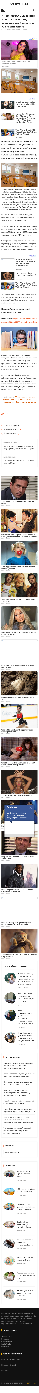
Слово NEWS (6, 1341)
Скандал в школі (11, 433)
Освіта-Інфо (19, 3)
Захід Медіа (6, 1344)
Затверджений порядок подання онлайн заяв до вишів (26, 1275)
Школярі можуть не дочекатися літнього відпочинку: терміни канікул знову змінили (19, 1110)
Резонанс (5, 1339)
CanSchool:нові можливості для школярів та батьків (24, 1224)
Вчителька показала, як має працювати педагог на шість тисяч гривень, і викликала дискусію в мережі (26, 979)
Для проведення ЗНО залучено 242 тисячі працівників (25, 1293)
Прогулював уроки (12, 429)
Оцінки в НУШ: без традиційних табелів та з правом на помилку (26, 1206)
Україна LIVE (6, 1336)
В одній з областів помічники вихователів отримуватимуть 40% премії (19, 1102)
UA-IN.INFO (5, 1346)
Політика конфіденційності (11, 1359)
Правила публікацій (8, 1365)
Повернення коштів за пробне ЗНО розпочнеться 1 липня (25, 1242)
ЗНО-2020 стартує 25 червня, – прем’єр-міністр (24, 1174)
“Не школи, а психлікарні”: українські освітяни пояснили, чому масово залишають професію (17, 1130)
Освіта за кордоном (12, 426)
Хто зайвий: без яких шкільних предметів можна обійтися (18, 462)
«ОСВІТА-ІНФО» (30, 1383)
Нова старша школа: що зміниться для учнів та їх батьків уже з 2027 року (18, 1083)
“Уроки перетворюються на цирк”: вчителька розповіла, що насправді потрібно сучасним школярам (16, 1092)
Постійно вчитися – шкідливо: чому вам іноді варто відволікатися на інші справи (18, 447)
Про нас (4, 1370)
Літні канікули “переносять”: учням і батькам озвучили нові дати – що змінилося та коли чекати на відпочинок (18, 1119)
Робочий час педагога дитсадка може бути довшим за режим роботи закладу (19, 1075)
